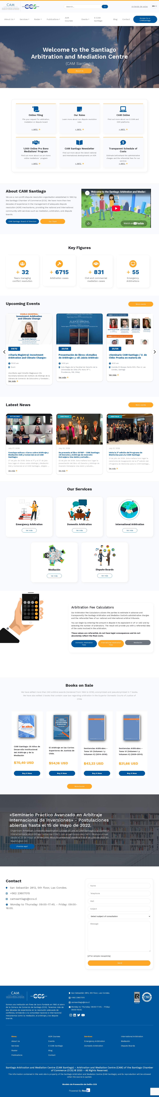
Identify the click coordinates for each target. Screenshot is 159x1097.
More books (79, 786)
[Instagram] (71, 1015)
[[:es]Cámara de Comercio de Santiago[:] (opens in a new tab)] (30, 7)
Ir (104, 7)
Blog (115, 19)
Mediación (138, 643)
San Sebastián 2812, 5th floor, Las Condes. (38, 887)
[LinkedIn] (75, 1015)
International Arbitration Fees (111, 644)
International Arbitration (132, 1036)
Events (84, 19)
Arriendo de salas (140, 6)
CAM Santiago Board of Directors (22, 221)
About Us (8, 19)
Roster (37, 19)
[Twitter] (79, 1015)
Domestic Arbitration (93, 1046)
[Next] (154, 352)
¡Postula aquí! (22, 846)
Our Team (53, 221)
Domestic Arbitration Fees (84, 644)
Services (24, 19)
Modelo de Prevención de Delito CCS (79, 1084)
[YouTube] (83, 1015)
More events (141, 304)
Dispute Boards (128, 1046)
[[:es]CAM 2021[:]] (11, 7)
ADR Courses (69, 19)
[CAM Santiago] (16, 996)
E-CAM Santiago (98, 19)
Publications (53, 19)
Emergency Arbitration (94, 1041)
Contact (126, 19)
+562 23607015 (20, 893)
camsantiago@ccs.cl (23, 898)
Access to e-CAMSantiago (145, 19)
